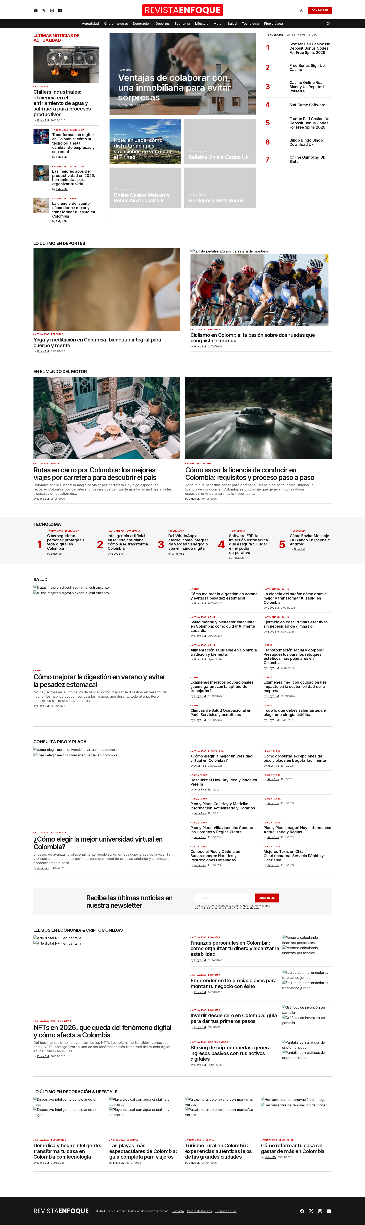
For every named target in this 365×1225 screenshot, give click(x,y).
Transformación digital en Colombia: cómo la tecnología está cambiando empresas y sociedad (73, 143)
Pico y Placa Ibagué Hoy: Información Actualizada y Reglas (297, 830)
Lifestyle (121, 135)
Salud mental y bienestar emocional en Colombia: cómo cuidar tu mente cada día (223, 626)
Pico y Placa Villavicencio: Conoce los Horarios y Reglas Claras (221, 830)
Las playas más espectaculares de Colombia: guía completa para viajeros (143, 1151)
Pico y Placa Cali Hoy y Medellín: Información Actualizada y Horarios (222, 806)
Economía (126, 70)
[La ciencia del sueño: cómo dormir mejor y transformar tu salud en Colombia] (41, 205)
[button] (301, 10)
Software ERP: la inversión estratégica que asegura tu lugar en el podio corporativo (248, 544)
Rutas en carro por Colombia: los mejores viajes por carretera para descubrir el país (94, 473)
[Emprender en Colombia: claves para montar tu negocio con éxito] (307, 984)
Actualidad (42, 86)
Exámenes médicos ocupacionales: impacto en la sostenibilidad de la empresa (296, 686)
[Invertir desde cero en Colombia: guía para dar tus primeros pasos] (307, 1019)
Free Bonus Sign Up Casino (307, 67)
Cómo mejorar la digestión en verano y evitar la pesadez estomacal (99, 680)
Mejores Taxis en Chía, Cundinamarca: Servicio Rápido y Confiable (294, 855)
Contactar (320, 10)
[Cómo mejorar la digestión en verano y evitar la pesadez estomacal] (106, 626)
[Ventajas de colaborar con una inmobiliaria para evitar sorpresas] (183, 74)
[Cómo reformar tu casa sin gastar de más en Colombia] (296, 1117)
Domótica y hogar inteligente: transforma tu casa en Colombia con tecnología (67, 1151)
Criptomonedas (61, 1021)
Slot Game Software (308, 105)
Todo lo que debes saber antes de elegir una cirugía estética (295, 712)
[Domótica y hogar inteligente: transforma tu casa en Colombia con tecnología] (68, 1117)
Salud (73, 199)
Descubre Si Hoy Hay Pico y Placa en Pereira (223, 782)
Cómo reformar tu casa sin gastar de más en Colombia (293, 1148)
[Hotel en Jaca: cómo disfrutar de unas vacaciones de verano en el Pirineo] (145, 141)
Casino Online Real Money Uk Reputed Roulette (307, 86)
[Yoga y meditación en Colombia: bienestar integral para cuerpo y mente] (106, 289)
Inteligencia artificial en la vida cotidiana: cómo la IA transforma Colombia (128, 542)
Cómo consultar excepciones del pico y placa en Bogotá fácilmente (295, 758)
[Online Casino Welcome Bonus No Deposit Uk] (145, 188)
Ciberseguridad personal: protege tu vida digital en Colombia (65, 542)
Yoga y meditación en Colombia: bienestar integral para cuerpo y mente (97, 342)
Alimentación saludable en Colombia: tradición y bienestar (224, 652)
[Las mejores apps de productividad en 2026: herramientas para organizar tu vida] (41, 173)
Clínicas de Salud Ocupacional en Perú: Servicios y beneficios (220, 712)
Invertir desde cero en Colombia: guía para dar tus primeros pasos (233, 1018)
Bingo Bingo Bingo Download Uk (306, 142)
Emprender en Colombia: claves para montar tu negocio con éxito (233, 983)
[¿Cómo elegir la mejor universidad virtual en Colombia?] (106, 788)
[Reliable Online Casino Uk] (220, 141)
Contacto (178, 1211)
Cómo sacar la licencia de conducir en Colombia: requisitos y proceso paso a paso (249, 473)
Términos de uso (226, 1211)
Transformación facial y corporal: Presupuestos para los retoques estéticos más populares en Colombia (294, 656)
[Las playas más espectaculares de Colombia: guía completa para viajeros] (144, 1117)
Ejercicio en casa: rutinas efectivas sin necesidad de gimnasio (296, 624)
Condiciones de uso (246, 908)
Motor (55, 463)
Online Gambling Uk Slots (307, 159)
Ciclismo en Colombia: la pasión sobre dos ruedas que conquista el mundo (252, 338)
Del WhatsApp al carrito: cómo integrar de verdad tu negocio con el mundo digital (188, 542)
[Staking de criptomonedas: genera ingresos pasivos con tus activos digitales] (307, 1054)
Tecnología (77, 130)
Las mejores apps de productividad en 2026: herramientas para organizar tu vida (73, 177)
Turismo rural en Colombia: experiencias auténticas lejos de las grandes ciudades (218, 1151)
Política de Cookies (199, 1211)
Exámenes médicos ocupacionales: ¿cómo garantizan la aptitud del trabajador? (222, 686)
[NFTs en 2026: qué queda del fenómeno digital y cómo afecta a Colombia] (106, 976)
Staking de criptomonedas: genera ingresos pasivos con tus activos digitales (230, 1053)
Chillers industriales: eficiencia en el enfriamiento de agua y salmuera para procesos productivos (62, 103)
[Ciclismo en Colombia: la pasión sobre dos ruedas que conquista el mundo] (259, 287)
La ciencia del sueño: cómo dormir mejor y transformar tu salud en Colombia (73, 209)
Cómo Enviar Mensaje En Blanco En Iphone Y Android (310, 540)
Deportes (57, 334)
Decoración (58, 1140)
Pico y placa (59, 833)
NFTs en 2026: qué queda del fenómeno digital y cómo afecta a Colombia (102, 1031)
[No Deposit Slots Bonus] (220, 188)
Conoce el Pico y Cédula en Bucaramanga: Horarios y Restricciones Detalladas (215, 855)
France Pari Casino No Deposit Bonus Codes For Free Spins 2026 (309, 123)
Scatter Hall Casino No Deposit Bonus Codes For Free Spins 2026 (310, 48)
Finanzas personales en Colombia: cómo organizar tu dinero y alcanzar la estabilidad (234, 948)
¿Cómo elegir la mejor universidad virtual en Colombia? (98, 842)
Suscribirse (266, 897)
